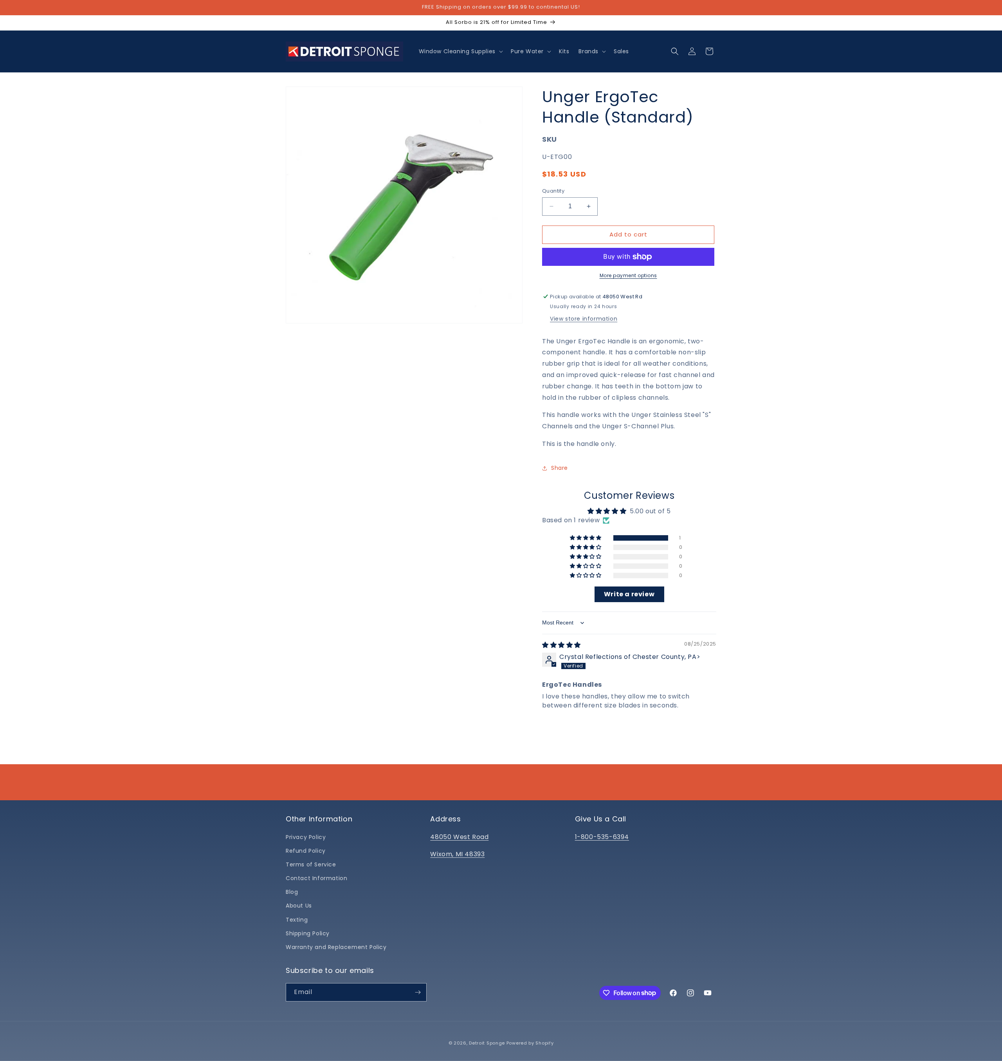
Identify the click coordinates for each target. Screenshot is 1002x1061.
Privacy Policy (306, 837)
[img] (561, 645)
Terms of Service (311, 864)
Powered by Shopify (530, 1043)
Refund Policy (306, 851)
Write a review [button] (629, 594)
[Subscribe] (417, 992)
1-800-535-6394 (602, 836)
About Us (299, 905)
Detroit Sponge (487, 1043)
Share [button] (559, 468)
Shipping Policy (308, 933)
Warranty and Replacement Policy (336, 947)
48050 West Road (459, 836)
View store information (583, 319)
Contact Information (316, 878)
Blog (292, 892)
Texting (297, 920)
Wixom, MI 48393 (457, 854)
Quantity (553, 191)
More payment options (628, 275)
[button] (460, 51)
